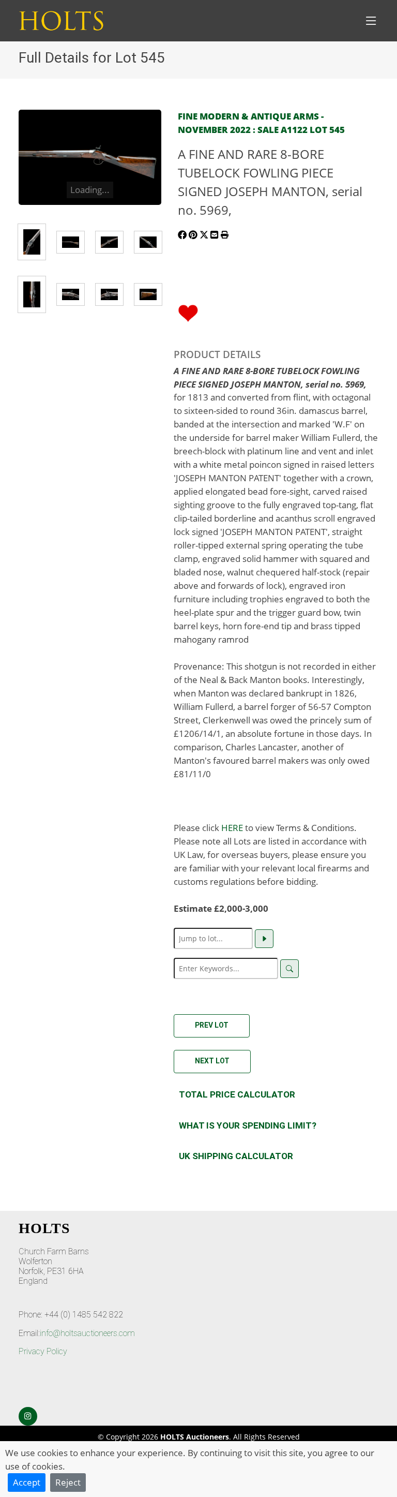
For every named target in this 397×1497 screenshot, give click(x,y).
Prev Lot (211, 1025)
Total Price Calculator (237, 1094)
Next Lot (212, 1061)
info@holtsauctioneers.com (87, 1333)
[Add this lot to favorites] (188, 312)
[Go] (264, 938)
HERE (232, 827)
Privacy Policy (43, 1351)
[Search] (289, 968)
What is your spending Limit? (247, 1125)
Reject (68, 1482)
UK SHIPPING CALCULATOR (236, 1156)
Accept (26, 1482)
